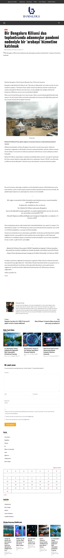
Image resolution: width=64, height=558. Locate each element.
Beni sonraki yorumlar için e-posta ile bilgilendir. (20, 416)
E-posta (35, 394)
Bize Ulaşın (29, 1)
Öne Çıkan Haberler (7, 534)
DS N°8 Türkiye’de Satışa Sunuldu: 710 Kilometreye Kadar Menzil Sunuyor (44, 543)
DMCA (35, 1)
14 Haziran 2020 (52, 253)
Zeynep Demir (9, 49)
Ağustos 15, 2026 (15, 356)
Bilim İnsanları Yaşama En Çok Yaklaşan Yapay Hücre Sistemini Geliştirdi (31, 350)
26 (24, 488)
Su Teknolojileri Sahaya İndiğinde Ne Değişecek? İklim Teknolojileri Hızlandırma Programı (11, 351)
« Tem (4, 495)
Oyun (29, 534)
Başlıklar (7, 440)
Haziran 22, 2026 (54, 356)
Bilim (6, 29)
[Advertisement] (32, 69)
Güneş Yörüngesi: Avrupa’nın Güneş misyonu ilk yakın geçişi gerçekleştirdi (47, 321)
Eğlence (7, 455)
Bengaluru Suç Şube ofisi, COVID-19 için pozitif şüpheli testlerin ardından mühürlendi (17, 321)
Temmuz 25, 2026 (34, 354)
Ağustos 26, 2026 (9, 553)
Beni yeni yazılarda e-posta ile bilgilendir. (18, 419)
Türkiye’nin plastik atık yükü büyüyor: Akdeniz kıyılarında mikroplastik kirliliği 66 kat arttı (8, 544)
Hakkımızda (22, 1)
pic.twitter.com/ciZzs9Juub (49, 250)
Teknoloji (18, 534)
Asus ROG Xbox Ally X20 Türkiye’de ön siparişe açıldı (31, 541)
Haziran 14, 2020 (17, 49)
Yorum (7, 372)
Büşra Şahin (8, 356)
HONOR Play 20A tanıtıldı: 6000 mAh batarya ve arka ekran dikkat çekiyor (20, 542)
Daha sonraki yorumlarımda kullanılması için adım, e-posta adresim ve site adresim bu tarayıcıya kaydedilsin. (29, 412)
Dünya (6, 443)
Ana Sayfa (7, 437)
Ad (6, 394)
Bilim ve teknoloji (9, 449)
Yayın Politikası (42, 1)
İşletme (41, 534)
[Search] (59, 22)
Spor (6, 452)
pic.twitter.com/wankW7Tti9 (33, 213)
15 (48, 481)
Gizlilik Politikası (51, 1)
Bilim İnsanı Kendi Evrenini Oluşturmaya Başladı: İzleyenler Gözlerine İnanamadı (51, 351)
